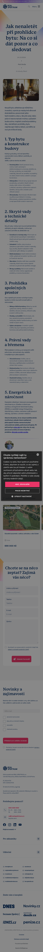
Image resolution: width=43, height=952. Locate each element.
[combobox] (38, 454)
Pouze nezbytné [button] (22, 491)
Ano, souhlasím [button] (22, 484)
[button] (21, 496)
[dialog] (21, 476)
